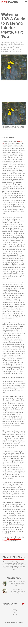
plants (17, 42)
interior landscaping (7, 42)
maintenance (5, 48)
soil (21, 42)
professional (5, 49)
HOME (14, 609)
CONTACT (14, 614)
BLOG (14, 612)
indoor (21, 44)
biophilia (10, 44)
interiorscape (18, 46)
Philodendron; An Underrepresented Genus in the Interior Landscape (17, 591)
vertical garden (6, 51)
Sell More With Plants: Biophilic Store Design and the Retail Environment (17, 583)
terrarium (13, 49)
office (12, 48)
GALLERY (14, 611)
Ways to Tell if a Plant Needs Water (11, 540)
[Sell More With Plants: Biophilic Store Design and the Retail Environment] (4, 583)
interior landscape (7, 46)
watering (4, 44)
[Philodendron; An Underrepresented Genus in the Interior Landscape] (4, 590)
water (14, 51)
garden (16, 44)
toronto (19, 49)
